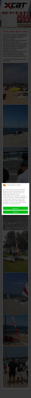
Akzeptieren (15, 208)
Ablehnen (15, 212)
